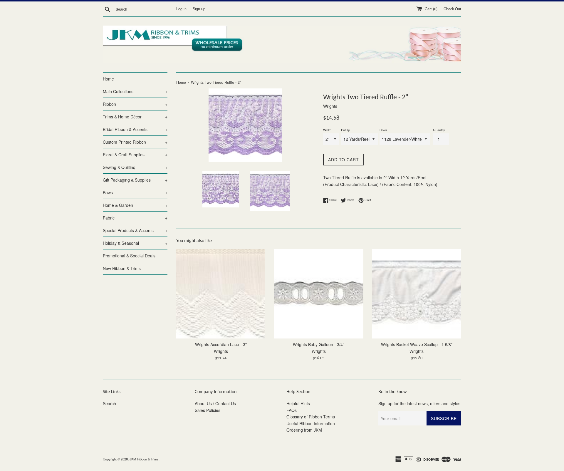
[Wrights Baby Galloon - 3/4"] (318, 293)
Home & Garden (135, 205)
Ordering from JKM (304, 430)
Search (109, 403)
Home (108, 79)
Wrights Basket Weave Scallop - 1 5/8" (416, 345)
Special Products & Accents (135, 230)
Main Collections (135, 91)
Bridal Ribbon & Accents (135, 129)
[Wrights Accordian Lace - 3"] (220, 293)
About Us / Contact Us (215, 403)
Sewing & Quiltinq (135, 167)
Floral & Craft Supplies (135, 154)
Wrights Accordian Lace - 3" (221, 345)
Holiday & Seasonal (135, 243)
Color (383, 130)
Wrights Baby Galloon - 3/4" (318, 345)
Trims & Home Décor (135, 117)
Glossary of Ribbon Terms (310, 417)
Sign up (199, 8)
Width (327, 130)
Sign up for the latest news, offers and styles (419, 403)
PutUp (345, 130)
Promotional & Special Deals (129, 256)
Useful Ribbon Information (310, 423)
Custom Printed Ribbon (135, 142)
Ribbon (135, 104)
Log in (181, 8)
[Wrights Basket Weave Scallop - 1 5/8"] (416, 293)
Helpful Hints (298, 403)
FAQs (291, 410)
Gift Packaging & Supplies (135, 180)
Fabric (135, 218)
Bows (135, 192)
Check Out (452, 8)
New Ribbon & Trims (122, 268)
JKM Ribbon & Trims (144, 459)
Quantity (439, 130)
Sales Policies (207, 410)
